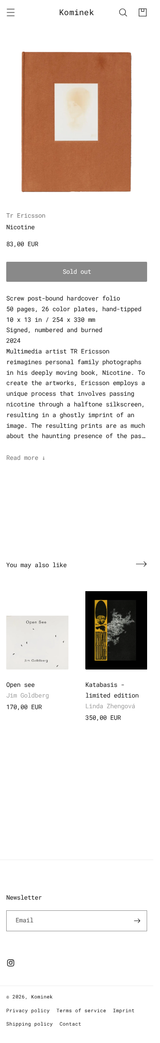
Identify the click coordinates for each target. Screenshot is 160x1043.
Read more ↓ (25, 457)
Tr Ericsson (25, 215)
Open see (20, 684)
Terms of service (81, 1010)
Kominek (42, 996)
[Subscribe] (137, 920)
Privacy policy (28, 1010)
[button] (10, 12)
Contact (70, 1023)
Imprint (124, 1010)
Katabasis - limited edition (112, 689)
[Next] (141, 564)
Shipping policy (29, 1023)
